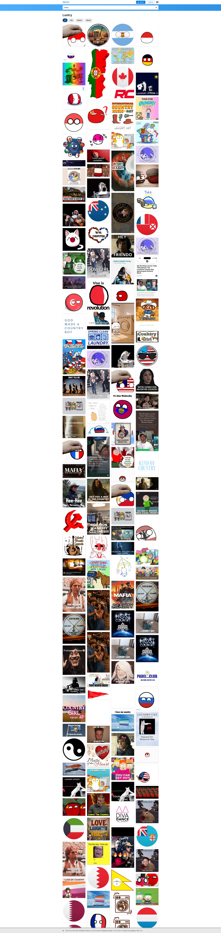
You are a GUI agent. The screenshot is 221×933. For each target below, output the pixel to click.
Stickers (79, 20)
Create (141, 2)
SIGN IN (150, 2)
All (65, 20)
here (141, 930)
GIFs (71, 20)
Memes (88, 20)
